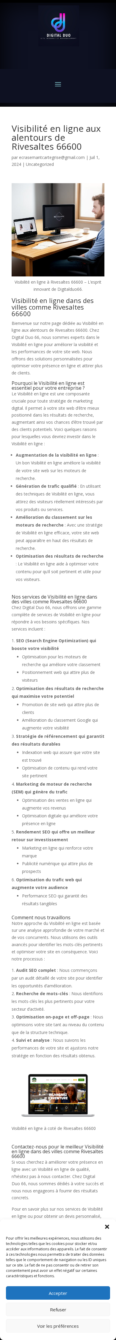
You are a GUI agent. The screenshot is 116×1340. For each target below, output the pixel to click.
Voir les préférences (58, 1326)
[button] (107, 1227)
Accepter (58, 1293)
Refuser (58, 1310)
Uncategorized (40, 164)
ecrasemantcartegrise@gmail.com (52, 157)
